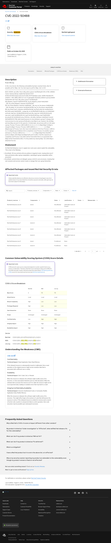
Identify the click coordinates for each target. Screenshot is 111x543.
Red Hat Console (23, 1)
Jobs (18, 534)
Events (23, 534)
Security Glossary (40, 466)
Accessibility (41, 509)
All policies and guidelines (32, 539)
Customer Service (7, 512)
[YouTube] (79, 493)
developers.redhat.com (62, 506)
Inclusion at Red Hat (56, 534)
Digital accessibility (44, 539)
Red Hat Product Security (38, 478)
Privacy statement (12, 539)
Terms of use (22, 539)
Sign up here (30, 470)
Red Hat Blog (46, 534)
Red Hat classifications (38, 272)
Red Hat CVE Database (10, 11)
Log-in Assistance (24, 509)
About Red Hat (11, 534)
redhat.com (59, 503)
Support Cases (6, 509)
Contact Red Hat (37, 534)
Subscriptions (6, 1)
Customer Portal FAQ (25, 506)
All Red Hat (101, 7)
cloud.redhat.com (60, 512)
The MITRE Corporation (32, 485)
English (95, 7)
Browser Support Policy (44, 506)
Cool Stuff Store (66, 534)
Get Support (32, 1)
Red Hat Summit (76, 534)
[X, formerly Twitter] (87, 493)
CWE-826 (10, 356)
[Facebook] (83, 493)
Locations (29, 534)
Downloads (14, 1)
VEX (6, 21)
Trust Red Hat (41, 503)
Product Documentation (9, 515)
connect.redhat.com (61, 509)
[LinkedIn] (75, 493)
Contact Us (23, 503)
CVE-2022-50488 (24, 11)
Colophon (40, 515)
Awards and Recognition (44, 512)
